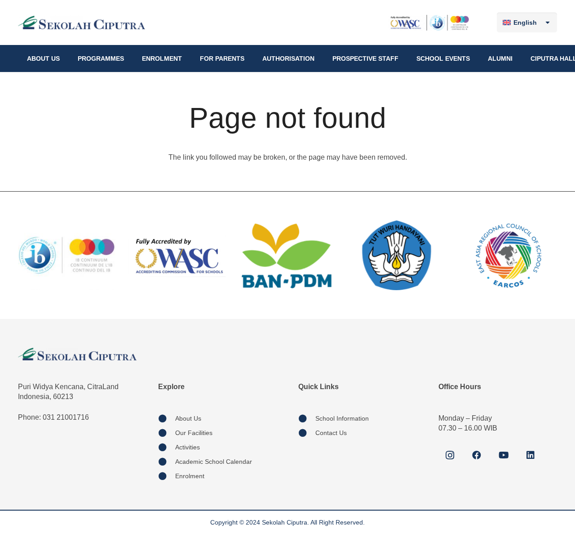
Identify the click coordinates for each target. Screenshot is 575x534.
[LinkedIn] (530, 455)
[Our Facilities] (166, 433)
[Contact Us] (306, 433)
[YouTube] (503, 455)
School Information (342, 418)
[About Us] (166, 418)
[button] (63, 58)
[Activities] (166, 447)
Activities (187, 447)
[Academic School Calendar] (166, 462)
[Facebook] (476, 455)
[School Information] (306, 418)
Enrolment (189, 476)
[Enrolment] (166, 476)
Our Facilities (193, 432)
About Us (188, 418)
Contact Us (331, 432)
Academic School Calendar (213, 461)
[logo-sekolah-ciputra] (81, 22)
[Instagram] (449, 455)
